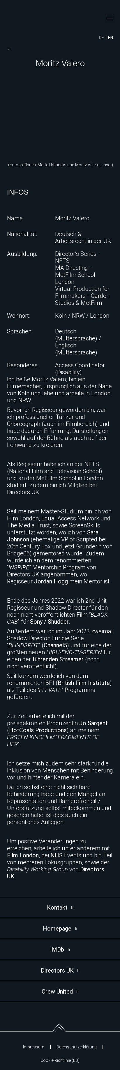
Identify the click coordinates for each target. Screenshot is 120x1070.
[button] (110, 18)
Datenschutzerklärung (77, 1047)
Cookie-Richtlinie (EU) (60, 1060)
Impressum (33, 1047)
